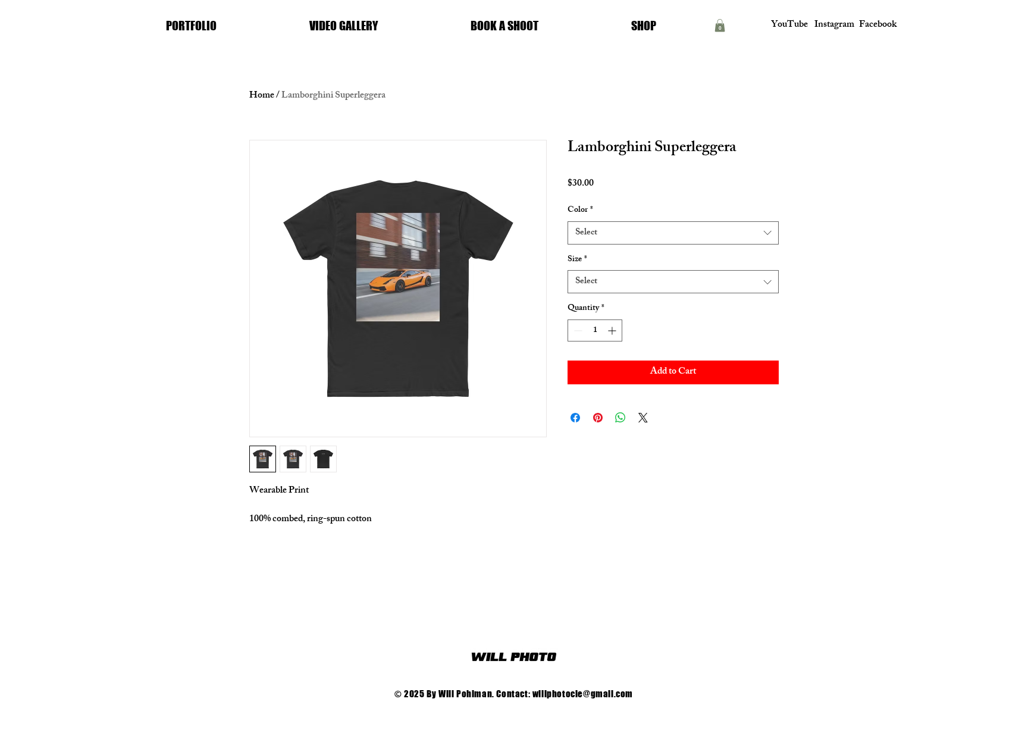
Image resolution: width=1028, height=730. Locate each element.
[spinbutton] (595, 330)
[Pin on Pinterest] (598, 418)
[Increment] (613, 330)
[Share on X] (643, 418)
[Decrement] (576, 330)
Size (577, 260)
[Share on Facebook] (575, 418)
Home (261, 96)
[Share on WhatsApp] (620, 418)
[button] (719, 25)
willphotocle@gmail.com (582, 693)
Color (580, 211)
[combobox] (673, 233)
